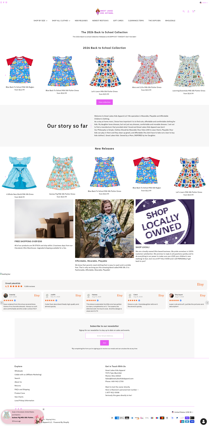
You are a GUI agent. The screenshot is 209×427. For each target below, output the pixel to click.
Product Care (20, 393)
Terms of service (39, 419)
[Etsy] (1, 2)
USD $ (204, 3)
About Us (18, 382)
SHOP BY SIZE (40, 20)
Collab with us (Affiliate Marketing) (28, 374)
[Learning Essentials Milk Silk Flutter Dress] (189, 71)
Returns (18, 386)
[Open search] (184, 11)
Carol (94, 295)
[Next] (203, 75)
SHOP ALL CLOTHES (60, 20)
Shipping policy (50, 419)
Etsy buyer (137, 295)
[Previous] (5, 75)
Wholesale (19, 371)
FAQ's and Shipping (22, 389)
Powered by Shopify (61, 422)
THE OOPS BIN (154, 20)
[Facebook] (4, 2)
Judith (11, 295)
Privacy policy (28, 419)
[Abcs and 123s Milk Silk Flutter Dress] (147, 69)
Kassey (53, 295)
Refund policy (19, 419)
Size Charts (19, 397)
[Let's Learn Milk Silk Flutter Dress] (104, 71)
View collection (104, 102)
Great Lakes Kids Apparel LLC (40, 422)
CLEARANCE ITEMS (136, 20)
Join (104, 343)
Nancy (177, 295)
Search (17, 378)
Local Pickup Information (24, 400)
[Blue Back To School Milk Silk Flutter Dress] (62, 70)
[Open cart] (193, 11)
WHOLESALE (170, 20)
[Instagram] (6, 2)
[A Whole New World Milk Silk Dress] (20, 173)
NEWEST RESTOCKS (100, 20)
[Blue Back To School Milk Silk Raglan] (20, 69)
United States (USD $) (183, 412)
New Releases (104, 148)
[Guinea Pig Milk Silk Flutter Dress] (62, 173)
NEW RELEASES (81, 20)
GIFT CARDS (118, 20)
